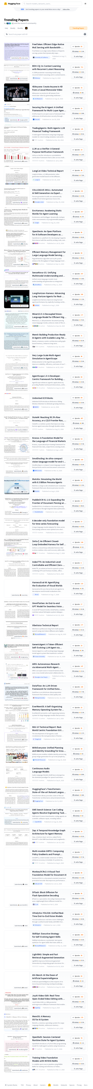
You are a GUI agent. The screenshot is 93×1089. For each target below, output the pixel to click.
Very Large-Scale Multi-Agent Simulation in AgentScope (46, 357)
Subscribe (66, 9)
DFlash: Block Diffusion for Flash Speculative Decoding (45, 894)
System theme (12, 1085)
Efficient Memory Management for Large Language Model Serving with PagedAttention (49, 254)
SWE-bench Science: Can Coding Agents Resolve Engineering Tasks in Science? (48, 811)
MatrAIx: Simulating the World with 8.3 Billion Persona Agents (47, 481)
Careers (42, 1085)
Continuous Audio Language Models (41, 770)
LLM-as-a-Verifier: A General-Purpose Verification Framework (48, 150)
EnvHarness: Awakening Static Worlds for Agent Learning (47, 212)
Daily (6, 28)
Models (55, 1085)
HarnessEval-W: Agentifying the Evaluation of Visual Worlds (47, 584)
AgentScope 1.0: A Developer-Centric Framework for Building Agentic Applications (47, 377)
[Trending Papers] (26, 28)
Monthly (20, 28)
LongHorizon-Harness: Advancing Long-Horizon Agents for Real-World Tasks (48, 295)
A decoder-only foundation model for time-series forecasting (48, 522)
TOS (22, 1085)
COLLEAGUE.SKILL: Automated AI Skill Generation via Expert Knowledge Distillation (47, 191)
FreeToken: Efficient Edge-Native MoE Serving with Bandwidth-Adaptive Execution (48, 46)
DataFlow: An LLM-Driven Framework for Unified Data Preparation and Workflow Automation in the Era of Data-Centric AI (47, 687)
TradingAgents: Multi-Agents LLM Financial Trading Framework (48, 130)
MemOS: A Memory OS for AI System (41, 1018)
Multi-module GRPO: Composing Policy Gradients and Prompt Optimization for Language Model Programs (48, 853)
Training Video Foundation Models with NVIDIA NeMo (45, 1059)
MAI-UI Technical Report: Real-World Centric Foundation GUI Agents (47, 729)
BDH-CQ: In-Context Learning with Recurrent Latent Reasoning (48, 67)
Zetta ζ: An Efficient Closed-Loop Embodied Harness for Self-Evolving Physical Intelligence (48, 543)
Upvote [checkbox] (78, 46)
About (35, 1085)
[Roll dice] (85, 34)
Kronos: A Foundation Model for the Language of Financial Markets (49, 439)
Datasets (64, 1085)
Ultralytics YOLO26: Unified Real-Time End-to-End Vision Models (48, 914)
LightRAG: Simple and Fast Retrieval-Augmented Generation (48, 956)
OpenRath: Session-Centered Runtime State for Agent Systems (48, 1039)
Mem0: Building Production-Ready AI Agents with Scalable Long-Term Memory (49, 336)
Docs (85, 1085)
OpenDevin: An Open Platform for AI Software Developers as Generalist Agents (46, 233)
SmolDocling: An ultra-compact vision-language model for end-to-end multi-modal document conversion (49, 460)
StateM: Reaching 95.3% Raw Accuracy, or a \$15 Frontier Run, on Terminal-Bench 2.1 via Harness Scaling (49, 419)
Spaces (72, 1085)
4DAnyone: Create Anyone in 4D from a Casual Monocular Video (47, 88)
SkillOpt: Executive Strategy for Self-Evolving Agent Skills (46, 935)
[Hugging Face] (49, 1085)
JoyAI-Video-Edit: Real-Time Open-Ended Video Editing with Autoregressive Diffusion (47, 997)
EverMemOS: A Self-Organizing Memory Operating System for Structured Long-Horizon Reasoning (47, 708)
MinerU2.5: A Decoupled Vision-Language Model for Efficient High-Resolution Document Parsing (49, 315)
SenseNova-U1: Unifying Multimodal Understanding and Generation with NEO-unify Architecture (47, 274)
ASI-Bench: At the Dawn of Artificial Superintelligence (45, 977)
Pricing (79, 1085)
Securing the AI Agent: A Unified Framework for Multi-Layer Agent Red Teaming (48, 109)
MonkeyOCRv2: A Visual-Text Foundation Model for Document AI (49, 873)
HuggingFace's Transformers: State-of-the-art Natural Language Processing (49, 791)
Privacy (28, 1085)
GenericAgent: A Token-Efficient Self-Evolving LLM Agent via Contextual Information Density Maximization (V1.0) (47, 646)
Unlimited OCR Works (42, 398)
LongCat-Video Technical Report (48, 170)
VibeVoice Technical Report (45, 625)
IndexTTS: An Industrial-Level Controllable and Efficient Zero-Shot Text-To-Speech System (47, 563)
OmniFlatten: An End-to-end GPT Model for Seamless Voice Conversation (47, 605)
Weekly (12, 28)
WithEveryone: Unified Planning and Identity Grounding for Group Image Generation (48, 749)
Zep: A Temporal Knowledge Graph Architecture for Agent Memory (48, 832)
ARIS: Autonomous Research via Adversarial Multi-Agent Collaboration (46, 666)
